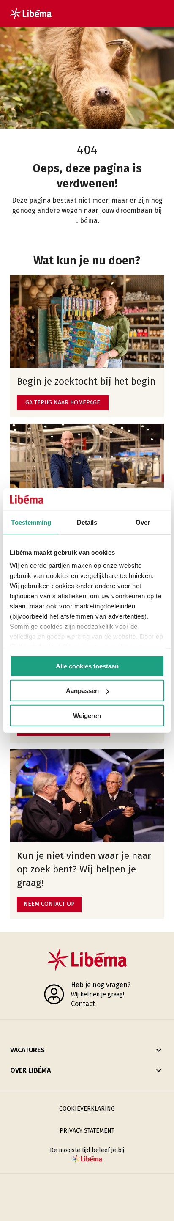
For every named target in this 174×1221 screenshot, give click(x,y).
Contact (83, 1004)
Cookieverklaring (87, 1108)
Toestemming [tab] (31, 521)
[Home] (31, 13)
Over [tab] (143, 521)
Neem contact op (49, 904)
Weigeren (87, 715)
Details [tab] (87, 521)
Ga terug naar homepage (62, 402)
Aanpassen (82, 690)
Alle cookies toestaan (87, 665)
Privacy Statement (87, 1130)
